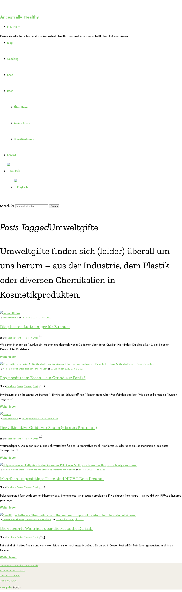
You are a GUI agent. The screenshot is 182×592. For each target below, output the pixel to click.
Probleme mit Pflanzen (13, 368)
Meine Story (22, 123)
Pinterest (28, 337)
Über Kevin (21, 107)
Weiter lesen (8, 356)
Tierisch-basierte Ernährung (38, 469)
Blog (10, 43)
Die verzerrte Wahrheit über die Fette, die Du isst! (46, 528)
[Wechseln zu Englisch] (21, 187)
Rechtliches (10, 575)
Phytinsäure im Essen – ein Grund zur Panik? (42, 377)
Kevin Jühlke (6, 587)
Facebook (11, 337)
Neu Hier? (13, 27)
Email (35, 337)
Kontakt (11, 155)
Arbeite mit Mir (12, 570)
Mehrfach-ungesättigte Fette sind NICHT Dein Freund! (52, 478)
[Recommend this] (41, 335)
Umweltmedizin (10, 317)
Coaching (12, 59)
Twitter (20, 337)
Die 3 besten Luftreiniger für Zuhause (35, 326)
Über (10, 91)
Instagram (8, 580)
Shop (10, 75)
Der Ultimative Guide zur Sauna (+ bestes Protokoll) (48, 427)
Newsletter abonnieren (19, 565)
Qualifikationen (24, 139)
